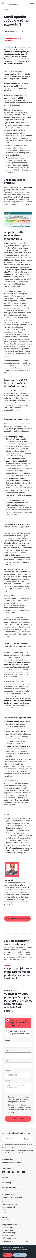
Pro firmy (6, 1177)
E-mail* (8, 1060)
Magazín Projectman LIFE (12, 1197)
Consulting (8, 40)
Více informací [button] (22, 1250)
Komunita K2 (7, 1195)
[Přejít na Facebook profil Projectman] (13, 1172)
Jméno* (8, 1040)
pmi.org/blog (21, 853)
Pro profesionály (9, 1187)
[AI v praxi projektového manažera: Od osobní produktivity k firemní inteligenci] (18, 972)
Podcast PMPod (8, 1207)
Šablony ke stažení (9, 1204)
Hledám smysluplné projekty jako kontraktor (19, 1032)
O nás (4, 1217)
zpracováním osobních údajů (18, 1098)
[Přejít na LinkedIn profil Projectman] (3, 1172)
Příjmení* (8, 1050)
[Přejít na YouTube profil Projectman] (23, 1172)
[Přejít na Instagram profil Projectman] (8, 1172)
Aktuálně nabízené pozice (12, 1190)
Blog (6, 10)
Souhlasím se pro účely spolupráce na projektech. (18, 1099)
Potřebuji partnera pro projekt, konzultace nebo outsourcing (19, 1022)
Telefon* (8, 1070)
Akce (4, 1213)
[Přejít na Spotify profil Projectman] (18, 1172)
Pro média (6, 1220)
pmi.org (19, 828)
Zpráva (7, 1081)
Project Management (12, 38)
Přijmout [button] (20, 1255)
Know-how (6, 1202)
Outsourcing (7, 1180)
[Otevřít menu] (32, 3)
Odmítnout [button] (7, 1255)
